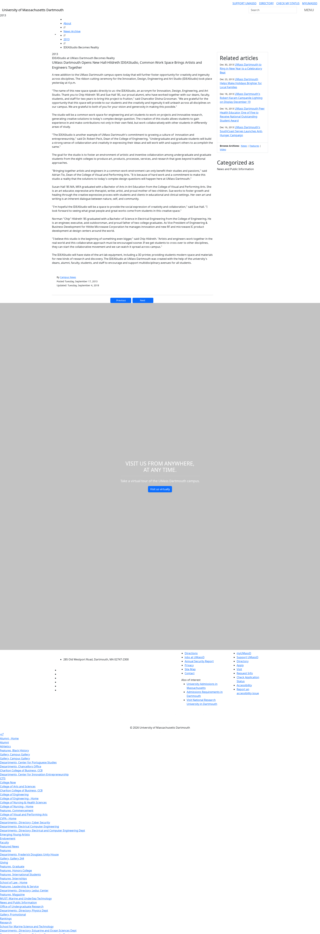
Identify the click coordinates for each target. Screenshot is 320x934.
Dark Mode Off (160, 722)
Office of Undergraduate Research (22, 906)
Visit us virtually (160, 489)
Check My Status (288, 3)
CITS (3, 778)
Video (223, 149)
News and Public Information (18, 902)
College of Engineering (14, 794)
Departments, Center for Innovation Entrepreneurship (34, 774)
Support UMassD (244, 3)
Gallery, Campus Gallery (15, 754)
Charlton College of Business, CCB (21, 770)
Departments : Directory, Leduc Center (24, 890)
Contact (189, 673)
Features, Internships (13, 878)
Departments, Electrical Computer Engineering (29, 826)
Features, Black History (14, 750)
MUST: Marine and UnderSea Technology (26, 898)
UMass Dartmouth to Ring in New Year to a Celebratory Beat (241, 68)
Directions (191, 653)
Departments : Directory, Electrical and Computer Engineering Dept (42, 830)
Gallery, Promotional (13, 914)
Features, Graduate (12, 866)
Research (6, 922)
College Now (8, 782)
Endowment (7, 838)
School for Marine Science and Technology (27, 926)
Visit (239, 669)
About (67, 23)
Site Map (190, 669)
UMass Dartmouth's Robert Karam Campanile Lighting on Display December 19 (241, 98)
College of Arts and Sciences (18, 786)
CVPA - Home (8, 818)
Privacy (189, 665)
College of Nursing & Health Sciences (23, 802)
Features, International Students (20, 874)
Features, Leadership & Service (19, 886)
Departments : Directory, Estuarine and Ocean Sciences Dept (38, 930)
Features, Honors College (16, 870)
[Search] (294, 10)
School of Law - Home (13, 882)
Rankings (6, 918)
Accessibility (244, 685)
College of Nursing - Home (16, 806)
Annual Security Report (199, 661)
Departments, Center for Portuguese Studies (28, 762)
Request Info (245, 673)
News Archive (72, 31)
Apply (240, 665)
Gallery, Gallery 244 (12, 858)
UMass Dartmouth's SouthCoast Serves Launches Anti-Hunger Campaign (241, 131)
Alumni (4, 742)
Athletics (5, 746)
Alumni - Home (9, 738)
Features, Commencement (16, 810)
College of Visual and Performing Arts (24, 814)
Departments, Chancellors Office (20, 766)
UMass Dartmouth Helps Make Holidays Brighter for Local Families (241, 83)
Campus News (68, 277)
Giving (4, 862)
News (244, 145)
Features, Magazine (12, 894)
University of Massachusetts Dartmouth (98, 653)
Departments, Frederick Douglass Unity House (29, 854)
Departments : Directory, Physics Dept (24, 910)
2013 (67, 39)
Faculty (4, 842)
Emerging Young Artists (15, 834)
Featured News (9, 846)
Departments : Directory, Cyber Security (25, 822)
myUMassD (309, 3)
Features (254, 145)
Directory (266, 3)
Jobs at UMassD (194, 657)
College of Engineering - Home (19, 798)
